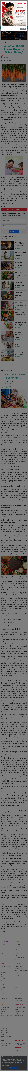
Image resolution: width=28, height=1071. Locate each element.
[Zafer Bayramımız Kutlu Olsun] (14, 14)
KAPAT (23, 28)
